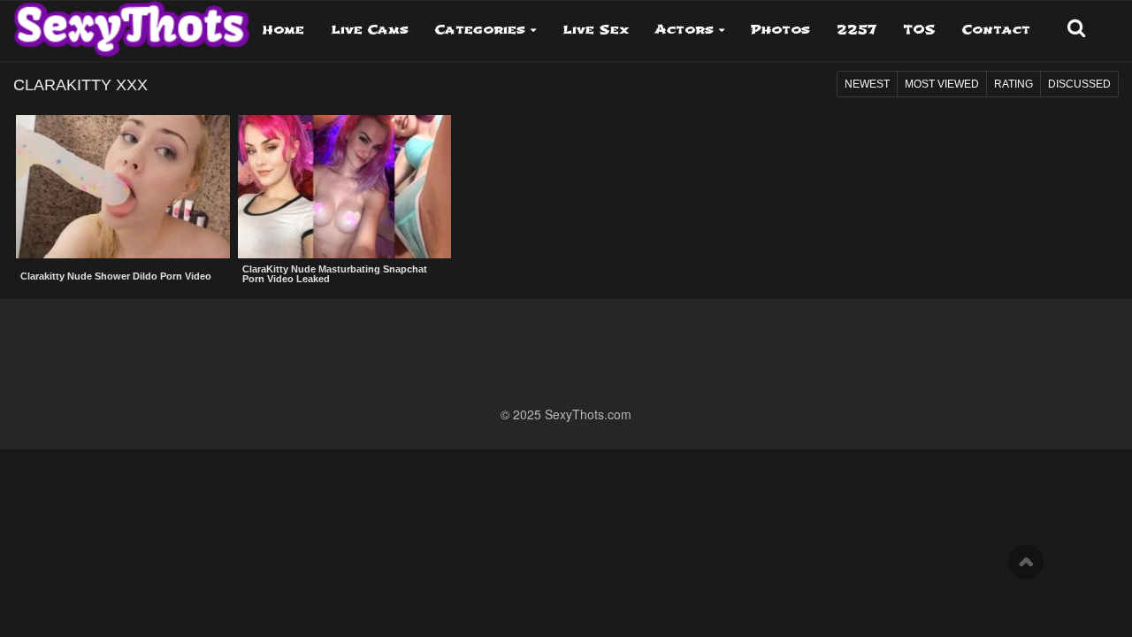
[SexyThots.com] (131, 23)
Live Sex (595, 29)
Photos (780, 29)
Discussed (1079, 84)
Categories (480, 29)
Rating (1013, 84)
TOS (919, 29)
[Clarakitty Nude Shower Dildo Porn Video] (123, 188)
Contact (996, 29)
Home (283, 29)
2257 (856, 29)
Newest (867, 84)
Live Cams (370, 29)
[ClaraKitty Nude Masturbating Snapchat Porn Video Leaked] (345, 187)
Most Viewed (942, 84)
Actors (684, 29)
